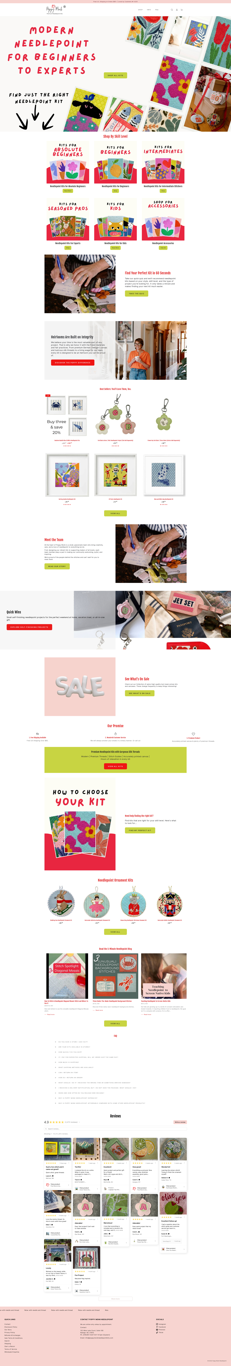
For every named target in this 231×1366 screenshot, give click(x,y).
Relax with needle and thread (32, 1310)
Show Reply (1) (167, 1241)
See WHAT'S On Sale (140, 693)
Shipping (8, 1343)
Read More (67, 191)
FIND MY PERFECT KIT (140, 830)
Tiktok (161, 1332)
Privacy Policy (10, 1332)
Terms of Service (11, 1349)
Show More (78, 1176)
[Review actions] (68, 1163)
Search (7, 1341)
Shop (115, 191)
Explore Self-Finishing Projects (29, 627)
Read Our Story (57, 566)
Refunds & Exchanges (12, 1335)
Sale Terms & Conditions (14, 1338)
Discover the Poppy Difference (73, 363)
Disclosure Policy (11, 1327)
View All (163, 248)
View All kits (115, 766)
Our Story (8, 1330)
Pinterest (162, 1330)
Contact (7, 1324)
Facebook (162, 1327)
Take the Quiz (136, 294)
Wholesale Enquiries (12, 1352)
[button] (171, 10)
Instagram (162, 1324)
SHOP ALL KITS (115, 75)
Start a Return (10, 1346)
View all (115, 513)
